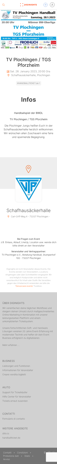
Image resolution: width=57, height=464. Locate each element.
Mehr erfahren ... (10, 345)
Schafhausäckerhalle (28, 210)
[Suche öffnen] (3, 4)
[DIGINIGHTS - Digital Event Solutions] (28, 4)
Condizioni (22, 452)
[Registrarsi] (52, 4)
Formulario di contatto (13, 418)
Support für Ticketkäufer (14, 392)
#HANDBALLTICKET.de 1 (28, 83)
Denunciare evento (24, 286)
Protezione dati (11, 456)
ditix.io (5, 433)
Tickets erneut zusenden (15, 400)
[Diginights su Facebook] (44, 452)
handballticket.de (11, 437)
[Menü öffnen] (46, 5)
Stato (27, 456)
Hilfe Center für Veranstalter (16, 396)
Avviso (6, 459)
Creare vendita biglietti (14, 374)
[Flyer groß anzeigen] (28, 29)
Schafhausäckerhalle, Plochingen (30, 75)
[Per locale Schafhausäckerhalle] (28, 189)
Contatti (7, 452)
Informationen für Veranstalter (17, 370)
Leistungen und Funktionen (16, 366)
